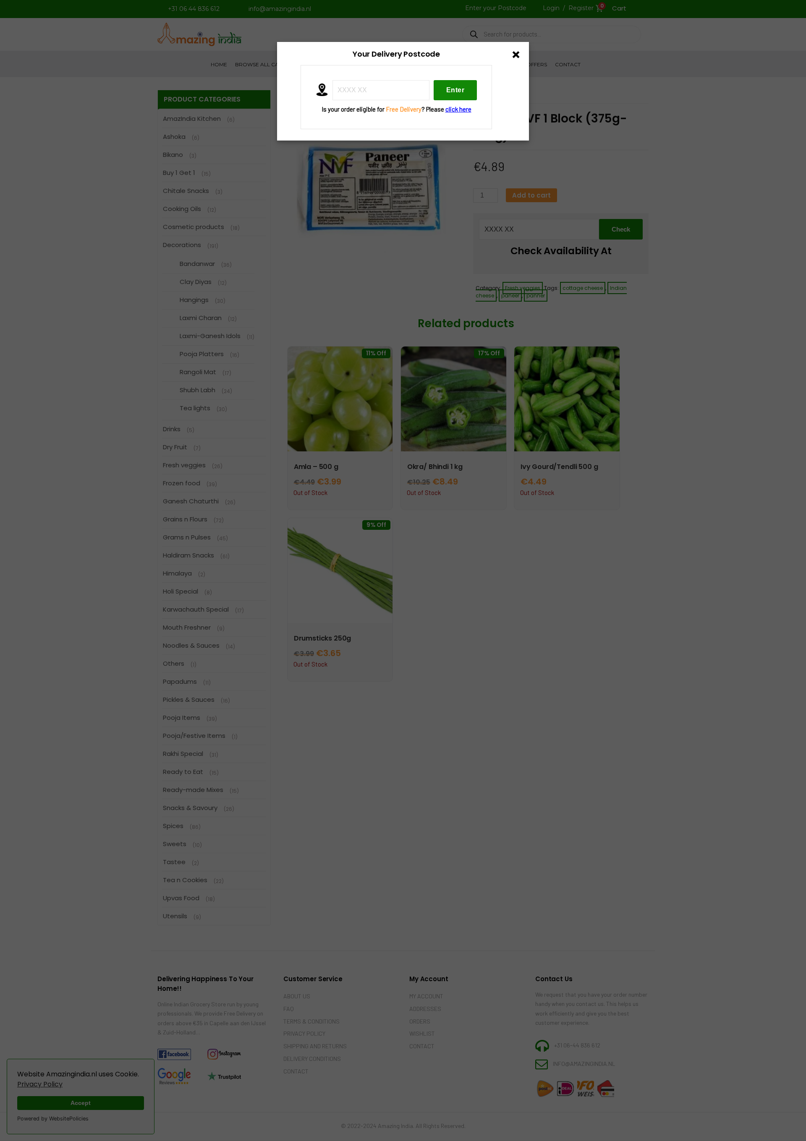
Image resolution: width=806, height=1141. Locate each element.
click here (458, 109)
